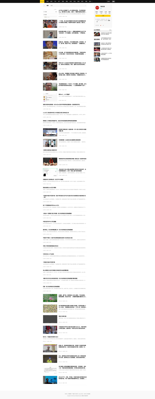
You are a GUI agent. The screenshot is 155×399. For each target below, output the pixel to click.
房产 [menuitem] (59, 1)
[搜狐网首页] (42, 1)
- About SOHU (80, 393)
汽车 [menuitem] (55, 1)
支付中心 (66, 393)
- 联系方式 (76, 393)
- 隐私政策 (88, 393)
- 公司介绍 (85, 393)
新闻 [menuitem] (47, 1)
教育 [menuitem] (67, 1)
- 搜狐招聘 (69, 393)
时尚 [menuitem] (71, 1)
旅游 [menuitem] (63, 1)
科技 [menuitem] (75, 1)
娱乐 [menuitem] (82, 1)
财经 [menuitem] (78, 1)
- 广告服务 (73, 393)
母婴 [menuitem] (86, 1)
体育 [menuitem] (51, 1)
